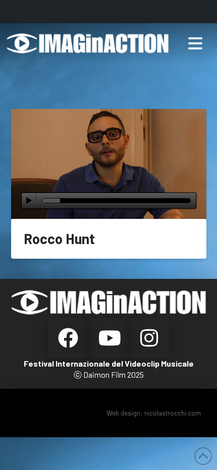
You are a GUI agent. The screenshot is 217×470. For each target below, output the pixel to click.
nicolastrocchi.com (172, 412)
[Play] (29, 200)
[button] (195, 43)
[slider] (116, 200)
